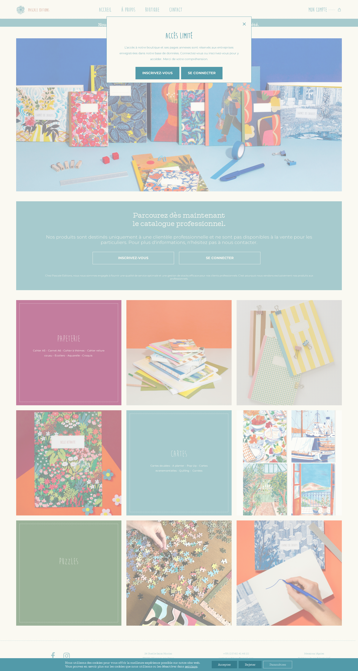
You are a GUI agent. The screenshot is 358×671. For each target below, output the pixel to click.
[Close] (244, 24)
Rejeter (250, 664)
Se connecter (202, 73)
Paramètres (278, 664)
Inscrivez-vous (157, 73)
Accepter (224, 664)
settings (191, 666)
